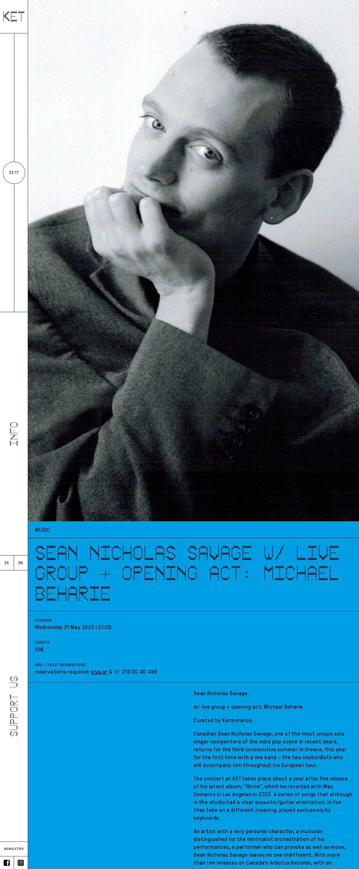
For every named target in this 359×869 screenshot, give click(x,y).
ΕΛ (7, 563)
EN (21, 563)
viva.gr (99, 672)
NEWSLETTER (14, 849)
